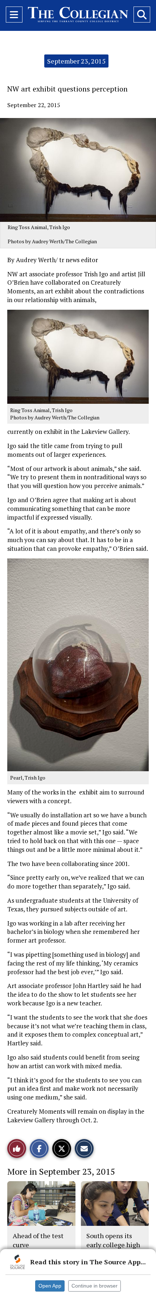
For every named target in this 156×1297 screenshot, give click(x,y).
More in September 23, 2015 (61, 1171)
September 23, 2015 (76, 61)
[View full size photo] (78, 356)
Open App (49, 1286)
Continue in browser (94, 1286)
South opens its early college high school (113, 1244)
